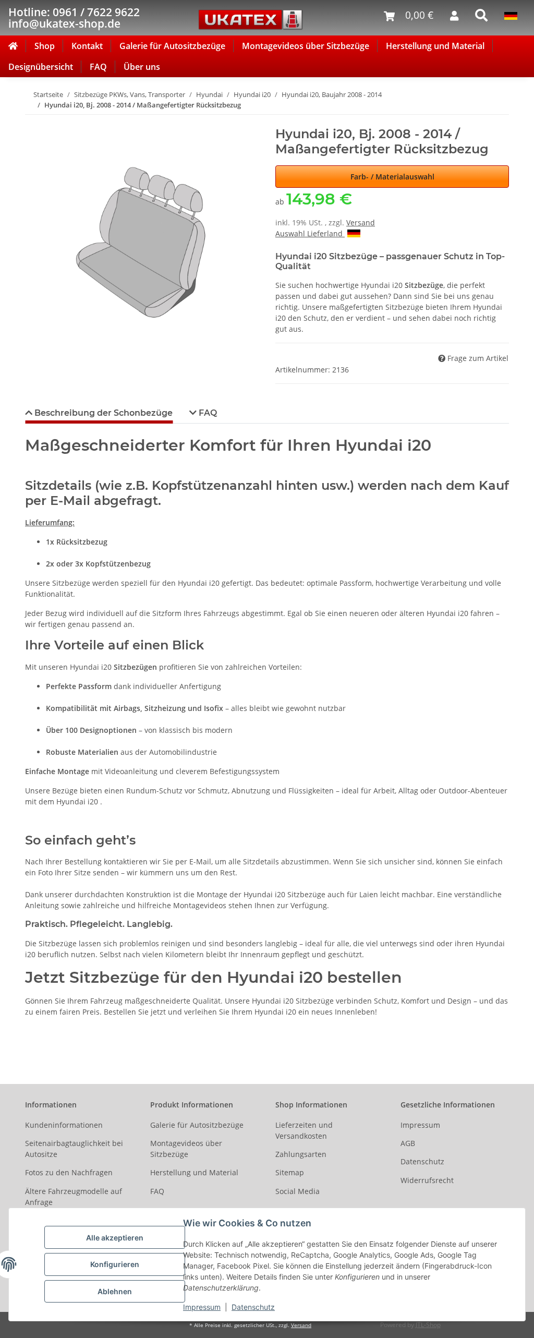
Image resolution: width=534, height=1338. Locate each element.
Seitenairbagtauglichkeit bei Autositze (74, 1148)
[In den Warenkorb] (33, 121)
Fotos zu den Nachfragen (69, 1172)
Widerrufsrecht (427, 1180)
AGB (407, 1143)
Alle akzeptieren (114, 1237)
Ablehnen (115, 1291)
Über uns (142, 67)
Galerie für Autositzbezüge (172, 46)
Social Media (297, 1191)
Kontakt (87, 46)
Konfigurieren (114, 1264)
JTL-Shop (428, 1324)
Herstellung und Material (435, 46)
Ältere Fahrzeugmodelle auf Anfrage (73, 1196)
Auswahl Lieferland (310, 233)
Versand (360, 222)
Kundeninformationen (64, 1125)
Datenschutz (253, 1307)
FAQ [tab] (207, 413)
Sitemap (289, 1172)
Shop (44, 46)
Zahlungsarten (300, 1154)
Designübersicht (40, 67)
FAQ (98, 67)
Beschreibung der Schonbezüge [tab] (102, 413)
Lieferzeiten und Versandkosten (304, 1130)
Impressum (202, 1307)
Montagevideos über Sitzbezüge (305, 46)
